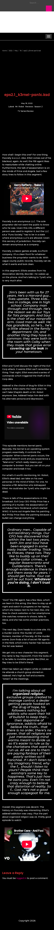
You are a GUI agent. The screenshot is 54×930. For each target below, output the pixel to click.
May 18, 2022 (27, 103)
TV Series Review (26, 111)
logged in (21, 878)
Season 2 (38, 107)
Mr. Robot (19, 107)
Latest (11, 107)
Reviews (29, 107)
